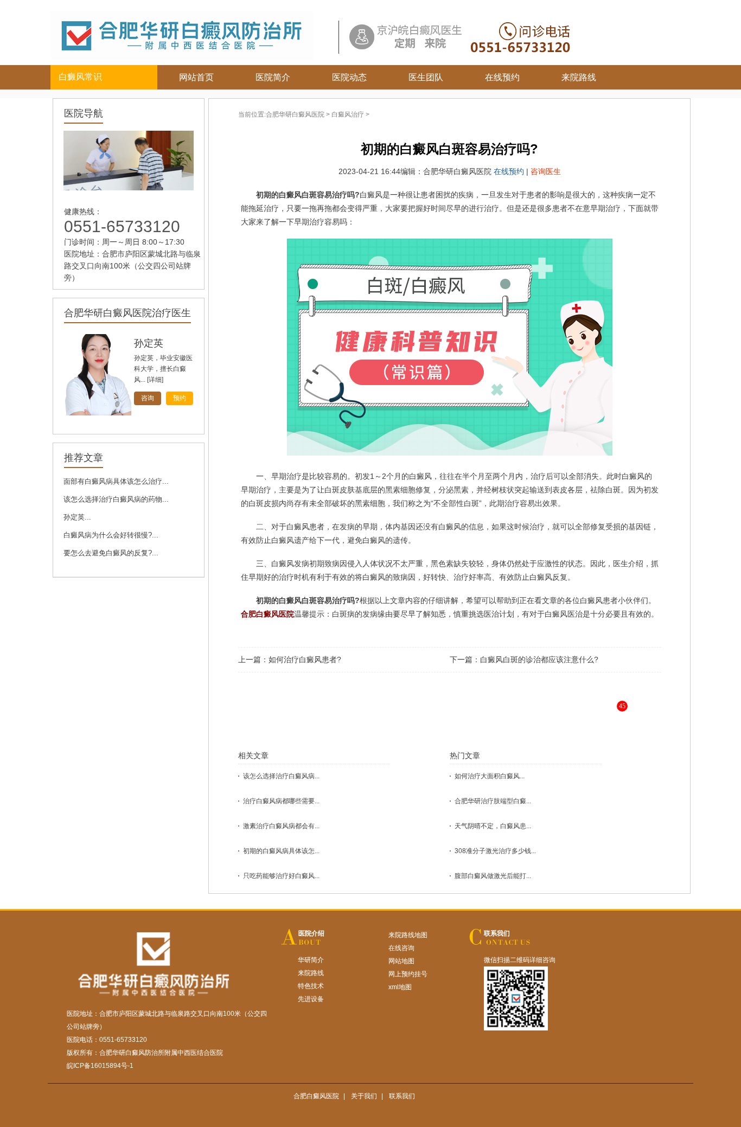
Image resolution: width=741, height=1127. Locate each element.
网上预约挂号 (407, 974)
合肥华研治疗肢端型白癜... (493, 801)
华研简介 (311, 960)
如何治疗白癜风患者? (305, 659)
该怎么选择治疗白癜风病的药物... (116, 499)
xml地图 (400, 987)
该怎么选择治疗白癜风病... (281, 776)
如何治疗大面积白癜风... (490, 776)
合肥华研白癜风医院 (295, 114)
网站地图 (401, 961)
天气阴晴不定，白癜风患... (493, 826)
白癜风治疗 (347, 114)
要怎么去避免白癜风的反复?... (110, 553)
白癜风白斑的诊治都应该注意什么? (539, 659)
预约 (179, 398)
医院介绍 (311, 933)
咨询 (147, 398)
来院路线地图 (407, 935)
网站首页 (196, 77)
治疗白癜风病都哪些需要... (281, 801)
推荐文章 (83, 457)
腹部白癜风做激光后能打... (493, 876)
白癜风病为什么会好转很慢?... (110, 535)
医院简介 (272, 77)
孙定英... (77, 517)
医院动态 (349, 77)
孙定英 (148, 343)
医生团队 (425, 77)
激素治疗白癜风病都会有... (281, 826)
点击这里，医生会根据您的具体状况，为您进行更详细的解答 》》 (482, 714)
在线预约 (502, 77)
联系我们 (497, 933)
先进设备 (311, 999)
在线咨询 (401, 948)
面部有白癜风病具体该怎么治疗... (116, 481)
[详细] (155, 379)
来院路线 (578, 77)
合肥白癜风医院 (316, 1096)
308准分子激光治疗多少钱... (495, 851)
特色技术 (311, 986)
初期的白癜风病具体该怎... (281, 851)
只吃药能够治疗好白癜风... (281, 876)
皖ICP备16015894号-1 (100, 1066)
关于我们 (364, 1096)
